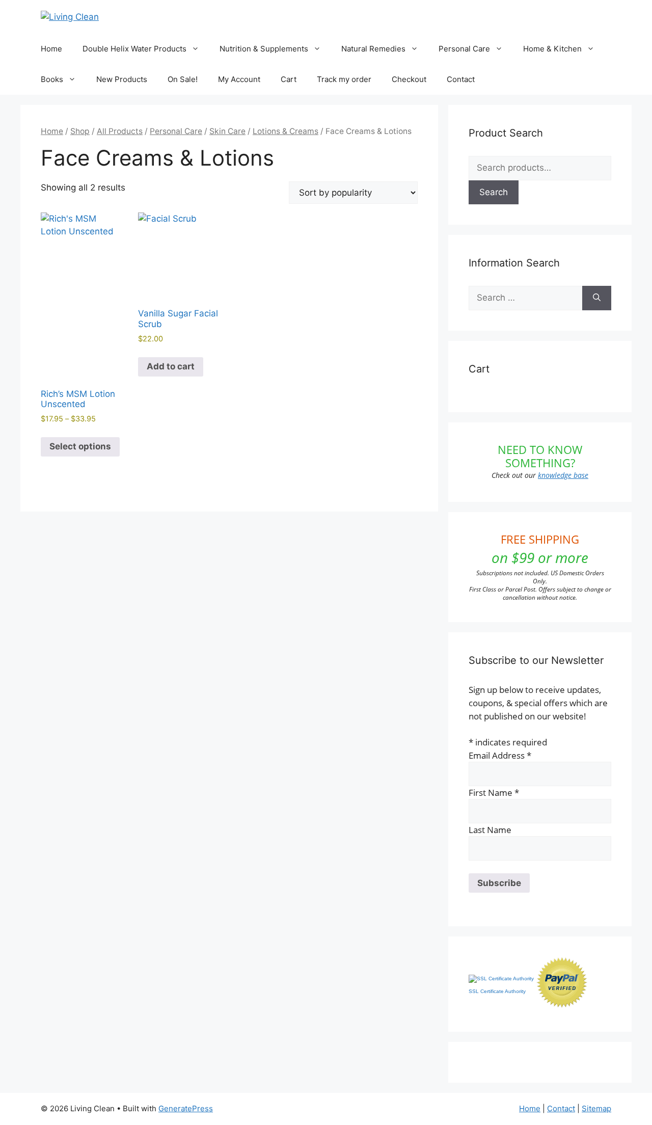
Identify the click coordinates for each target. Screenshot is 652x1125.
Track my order (344, 79)
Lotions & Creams (285, 131)
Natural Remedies (373, 48)
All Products (120, 131)
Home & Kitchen (552, 48)
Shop (80, 131)
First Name (494, 792)
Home (51, 48)
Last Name (490, 830)
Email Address (500, 755)
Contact (461, 79)
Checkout (409, 79)
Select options (80, 446)
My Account (239, 79)
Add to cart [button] (171, 366)
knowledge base (563, 475)
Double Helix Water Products (134, 48)
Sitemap (596, 1108)
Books (52, 79)
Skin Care (227, 131)
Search (493, 192)
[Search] (596, 298)
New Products (121, 79)
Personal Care (464, 48)
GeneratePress (185, 1108)
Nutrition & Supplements (264, 48)
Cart (288, 79)
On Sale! (183, 79)
